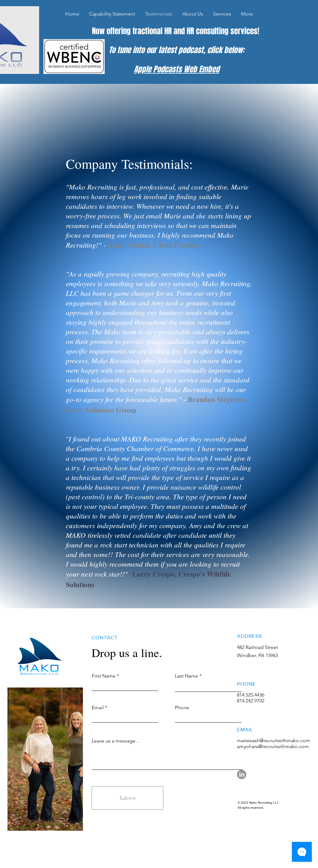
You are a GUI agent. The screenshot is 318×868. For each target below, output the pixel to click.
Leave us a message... (115, 740)
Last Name (186, 676)
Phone (182, 707)
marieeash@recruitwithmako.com (273, 740)
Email (98, 707)
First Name (104, 676)
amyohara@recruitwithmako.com (273, 746)
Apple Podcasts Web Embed (176, 69)
